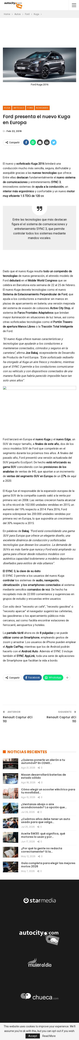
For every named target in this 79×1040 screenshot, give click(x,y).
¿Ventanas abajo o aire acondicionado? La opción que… (44, 805)
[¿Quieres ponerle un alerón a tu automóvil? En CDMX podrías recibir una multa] (10, 763)
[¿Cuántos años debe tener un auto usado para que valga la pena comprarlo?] (10, 822)
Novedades (42, 107)
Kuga (7, 107)
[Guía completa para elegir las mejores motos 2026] (10, 867)
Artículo (18, 107)
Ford (30, 107)
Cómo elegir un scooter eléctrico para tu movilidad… (48, 791)
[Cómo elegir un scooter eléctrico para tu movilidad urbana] (10, 793)
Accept (32, 1036)
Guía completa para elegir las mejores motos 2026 (48, 864)
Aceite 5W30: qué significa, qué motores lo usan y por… (43, 835)
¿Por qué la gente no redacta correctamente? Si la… (41, 850)
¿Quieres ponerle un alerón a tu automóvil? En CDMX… (43, 761)
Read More (49, 1036)
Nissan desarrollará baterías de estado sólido (43, 776)
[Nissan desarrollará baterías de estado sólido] (10, 778)
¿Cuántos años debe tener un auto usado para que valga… (45, 820)
